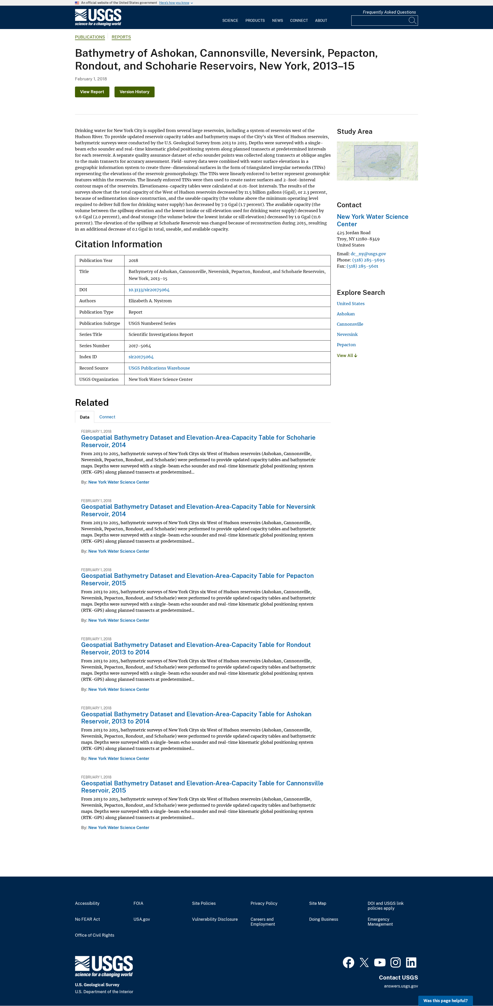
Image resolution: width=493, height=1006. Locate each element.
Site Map (317, 903)
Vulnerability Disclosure (215, 919)
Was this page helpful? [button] (445, 1000)
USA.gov (142, 919)
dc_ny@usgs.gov (368, 253)
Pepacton (346, 344)
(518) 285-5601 (362, 266)
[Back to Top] (474, 987)
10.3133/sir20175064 (149, 289)
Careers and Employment (263, 922)
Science (230, 20)
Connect (299, 20)
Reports (121, 37)
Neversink (347, 334)
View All (345, 355)
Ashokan (346, 313)
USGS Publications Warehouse (159, 368)
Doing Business (323, 919)
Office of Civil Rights (94, 935)
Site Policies (204, 903)
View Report (92, 91)
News (277, 20)
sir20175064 (141, 356)
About (321, 20)
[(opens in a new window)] (348, 962)
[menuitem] (230, 17)
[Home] (98, 24)
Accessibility (87, 903)
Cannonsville (350, 324)
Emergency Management (380, 922)
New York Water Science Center (118, 482)
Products (255, 20)
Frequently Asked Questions (389, 12)
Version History (134, 91)
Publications (90, 37)
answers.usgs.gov (401, 986)
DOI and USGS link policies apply (386, 906)
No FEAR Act (87, 919)
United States (351, 303)
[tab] (84, 417)
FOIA (138, 903)
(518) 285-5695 (368, 259)
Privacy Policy (264, 903)
